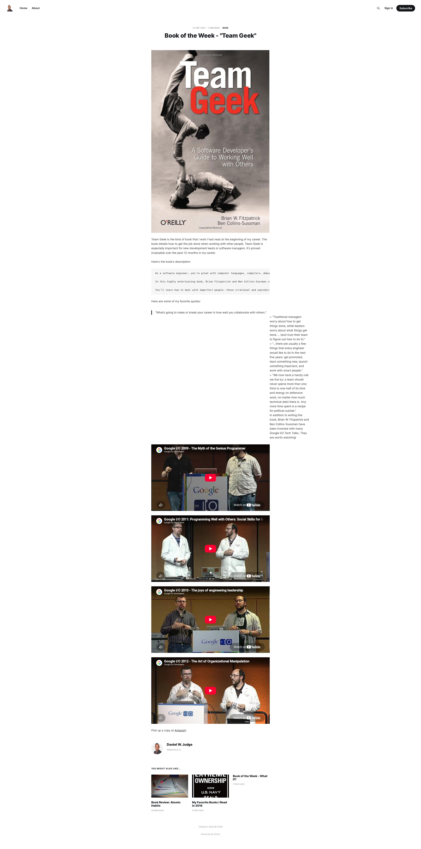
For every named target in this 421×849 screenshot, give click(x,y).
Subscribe (405, 8)
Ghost (217, 834)
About (36, 8)
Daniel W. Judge (179, 744)
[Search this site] (378, 8)
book (225, 28)
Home (23, 8)
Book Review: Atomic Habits (166, 804)
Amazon (180, 730)
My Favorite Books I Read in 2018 (209, 804)
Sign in (388, 8)
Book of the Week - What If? (250, 777)
